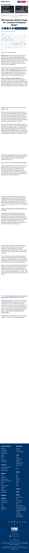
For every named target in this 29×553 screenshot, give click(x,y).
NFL (17, 474)
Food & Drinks (4, 508)
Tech (17, 455)
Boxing (17, 480)
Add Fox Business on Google (21, 28)
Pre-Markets (3, 490)
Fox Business (5, 1)
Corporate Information (21, 507)
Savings (2, 455)
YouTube (12, 522)
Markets (3, 473)
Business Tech (19, 462)
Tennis (17, 485)
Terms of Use (19, 500)
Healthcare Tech (19, 463)
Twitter (5, 28)
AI (16, 467)
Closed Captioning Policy (21, 508)
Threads (8, 28)
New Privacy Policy (14, 549)
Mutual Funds (4, 492)
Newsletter (23, 522)
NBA (17, 475)
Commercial (18, 450)
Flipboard (14, 522)
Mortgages (3, 448)
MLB (17, 477)
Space (17, 468)
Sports (18, 472)
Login (19, 1)
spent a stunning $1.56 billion (8, 128)
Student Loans (4, 450)
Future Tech (18, 465)
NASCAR (18, 479)
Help (14, 538)
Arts (2, 510)
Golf (17, 484)
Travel (2, 504)
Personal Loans (4, 453)
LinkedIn (17, 522)
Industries (3, 487)
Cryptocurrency (4, 479)
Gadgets (18, 460)
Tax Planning (4, 461)
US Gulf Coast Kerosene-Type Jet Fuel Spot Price (13, 208)
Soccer (17, 482)
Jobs (17, 498)
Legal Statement (16, 544)
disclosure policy (5, 312)
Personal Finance (6, 446)
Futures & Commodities (6, 480)
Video (17, 492)
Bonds (2, 482)
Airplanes (3, 507)
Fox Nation (18, 513)
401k (2, 458)
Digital (17, 457)
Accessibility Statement (21, 510)
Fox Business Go (19, 515)
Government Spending (6, 467)
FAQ (17, 503)
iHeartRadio (14, 525)
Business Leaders (5, 485)
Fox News (18, 511)
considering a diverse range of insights (16, 309)
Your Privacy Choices (16, 536)
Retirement (3, 460)
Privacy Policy (19, 502)
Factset (9, 543)
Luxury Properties (20, 451)
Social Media (19, 459)
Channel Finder (19, 497)
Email (13, 28)
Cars (2, 505)
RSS (20, 522)
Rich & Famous (4, 502)
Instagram (9, 522)
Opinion (18, 489)
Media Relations (19, 505)
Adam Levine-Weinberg (6, 300)
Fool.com (13, 31)
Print (10, 28)
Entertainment (4, 500)
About (17, 495)
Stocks (2, 475)
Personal (18, 448)
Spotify (25, 522)
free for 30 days (22, 306)
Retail (2, 489)
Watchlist (3, 495)
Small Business (4, 470)
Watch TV (23, 1)
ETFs (2, 484)
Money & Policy (4, 468)
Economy (3, 465)
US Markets (3, 477)
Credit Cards (3, 451)
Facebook (2, 28)
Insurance (3, 456)
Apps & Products (19, 516)
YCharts (25, 162)
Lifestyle (3, 498)
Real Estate (19, 446)
